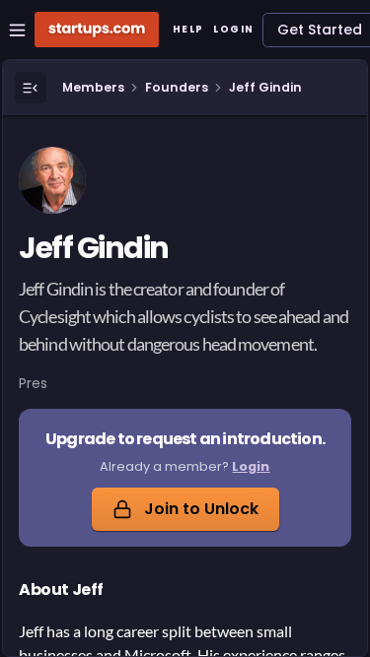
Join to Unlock (201, 508)
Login (250, 466)
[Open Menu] (30, 87)
